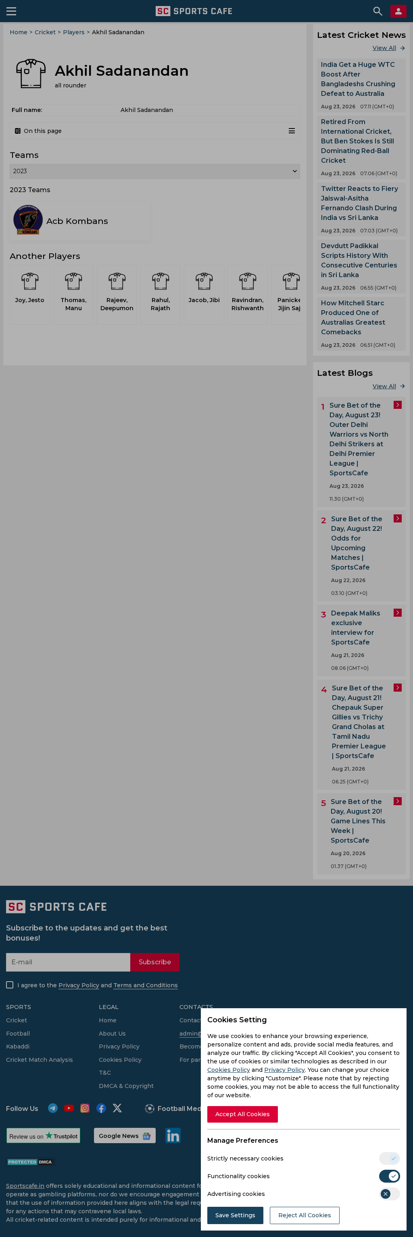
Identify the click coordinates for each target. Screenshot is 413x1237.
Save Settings (235, 1215)
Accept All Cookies (242, 1114)
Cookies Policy (228, 1069)
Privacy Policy (284, 1069)
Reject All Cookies (304, 1215)
